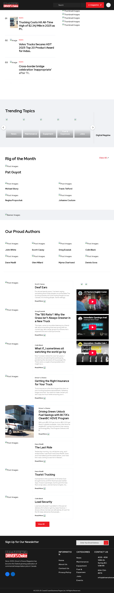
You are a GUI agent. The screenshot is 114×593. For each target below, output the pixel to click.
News (78, 558)
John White (10, 250)
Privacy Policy (65, 572)
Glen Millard (37, 262)
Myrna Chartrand (67, 262)
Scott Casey (38, 250)
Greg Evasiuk (65, 250)
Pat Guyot (13, 172)
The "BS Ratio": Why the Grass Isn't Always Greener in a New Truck (52, 318)
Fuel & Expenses (81, 570)
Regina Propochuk (13, 200)
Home (61, 560)
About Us (63, 564)
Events (79, 580)
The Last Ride (43, 447)
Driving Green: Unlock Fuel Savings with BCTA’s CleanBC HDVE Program (54, 415)
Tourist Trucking (45, 474)
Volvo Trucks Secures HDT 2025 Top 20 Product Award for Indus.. (36, 48)
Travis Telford (65, 189)
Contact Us (64, 568)
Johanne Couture (67, 200)
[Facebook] (7, 574)
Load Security (43, 502)
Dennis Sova (91, 262)
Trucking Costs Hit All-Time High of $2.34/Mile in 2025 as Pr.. (37, 26)
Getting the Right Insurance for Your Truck (52, 382)
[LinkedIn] (13, 574)
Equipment (81, 566)
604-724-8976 (102, 571)
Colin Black (90, 250)
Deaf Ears (41, 287)
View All (41, 524)
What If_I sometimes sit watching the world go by (50, 350)
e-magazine (95, 5)
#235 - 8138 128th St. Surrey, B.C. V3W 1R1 (102, 561)
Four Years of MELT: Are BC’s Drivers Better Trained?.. (37, 90)
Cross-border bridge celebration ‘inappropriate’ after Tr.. (35, 70)
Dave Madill (10, 262)
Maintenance (82, 562)
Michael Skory (11, 189)
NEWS (21, 18)
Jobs (78, 576)
